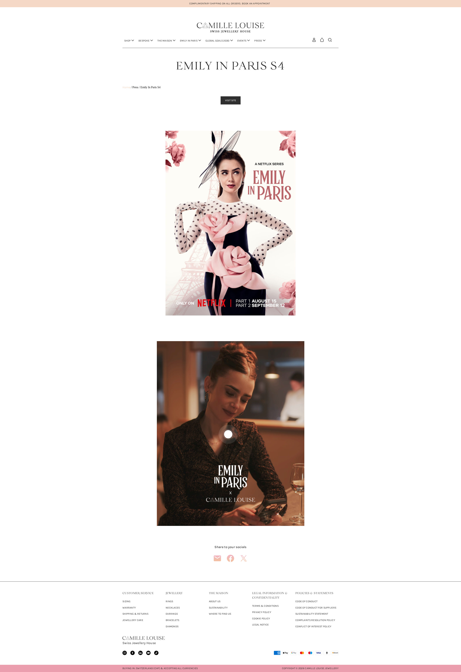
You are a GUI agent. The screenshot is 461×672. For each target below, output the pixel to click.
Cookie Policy (261, 618)
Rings (169, 601)
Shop (127, 40)
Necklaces (173, 607)
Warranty (129, 607)
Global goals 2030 (217, 40)
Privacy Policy (261, 612)
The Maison (164, 40)
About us (214, 601)
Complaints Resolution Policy (315, 620)
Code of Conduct (306, 601)
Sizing (126, 601)
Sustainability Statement (311, 613)
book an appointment (256, 3)
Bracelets (172, 620)
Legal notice (260, 624)
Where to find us (220, 613)
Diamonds (172, 626)
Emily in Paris (189, 40)
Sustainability (218, 607)
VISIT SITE (230, 100)
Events (242, 40)
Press (258, 40)
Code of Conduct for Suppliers (315, 607)
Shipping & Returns (135, 613)
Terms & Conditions (265, 605)
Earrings (172, 613)
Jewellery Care (132, 620)
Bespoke (143, 40)
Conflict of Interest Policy (313, 626)
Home (126, 87)
